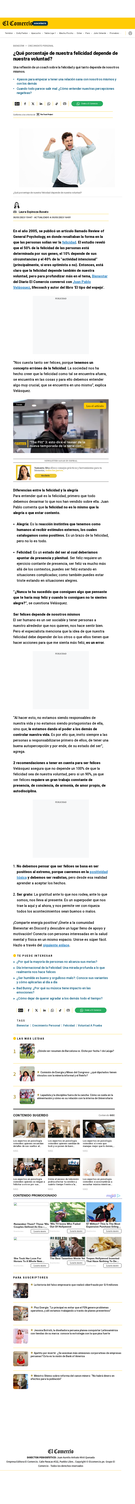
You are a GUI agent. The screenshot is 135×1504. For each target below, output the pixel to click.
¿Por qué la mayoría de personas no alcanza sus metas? (57, 962)
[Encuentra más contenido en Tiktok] (57, 104)
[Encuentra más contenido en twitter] (33, 104)
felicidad (69, 1025)
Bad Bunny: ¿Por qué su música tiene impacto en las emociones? (54, 990)
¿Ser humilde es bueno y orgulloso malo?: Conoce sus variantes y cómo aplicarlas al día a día (62, 980)
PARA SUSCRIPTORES (30, 1277)
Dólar (79, 33)
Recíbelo (45, 475)
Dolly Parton (22, 33)
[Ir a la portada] (60, 1451)
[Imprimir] (65, 104)
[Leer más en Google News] (17, 104)
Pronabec (114, 33)
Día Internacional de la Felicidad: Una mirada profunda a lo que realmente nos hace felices (61, 970)
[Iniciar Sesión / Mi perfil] (130, 33)
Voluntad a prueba (90, 1025)
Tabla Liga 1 (50, 33)
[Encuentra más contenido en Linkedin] (41, 104)
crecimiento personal (46, 1025)
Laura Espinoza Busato (34, 212)
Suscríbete (40, 23)
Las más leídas (31, 1038)
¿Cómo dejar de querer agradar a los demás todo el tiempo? (59, 998)
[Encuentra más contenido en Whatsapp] (49, 104)
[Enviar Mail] (15, 212)
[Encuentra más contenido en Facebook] (25, 104)
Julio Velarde (100, 33)
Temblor (9, 33)
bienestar (23, 1025)
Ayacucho (36, 33)
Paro (87, 33)
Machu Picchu (66, 33)
